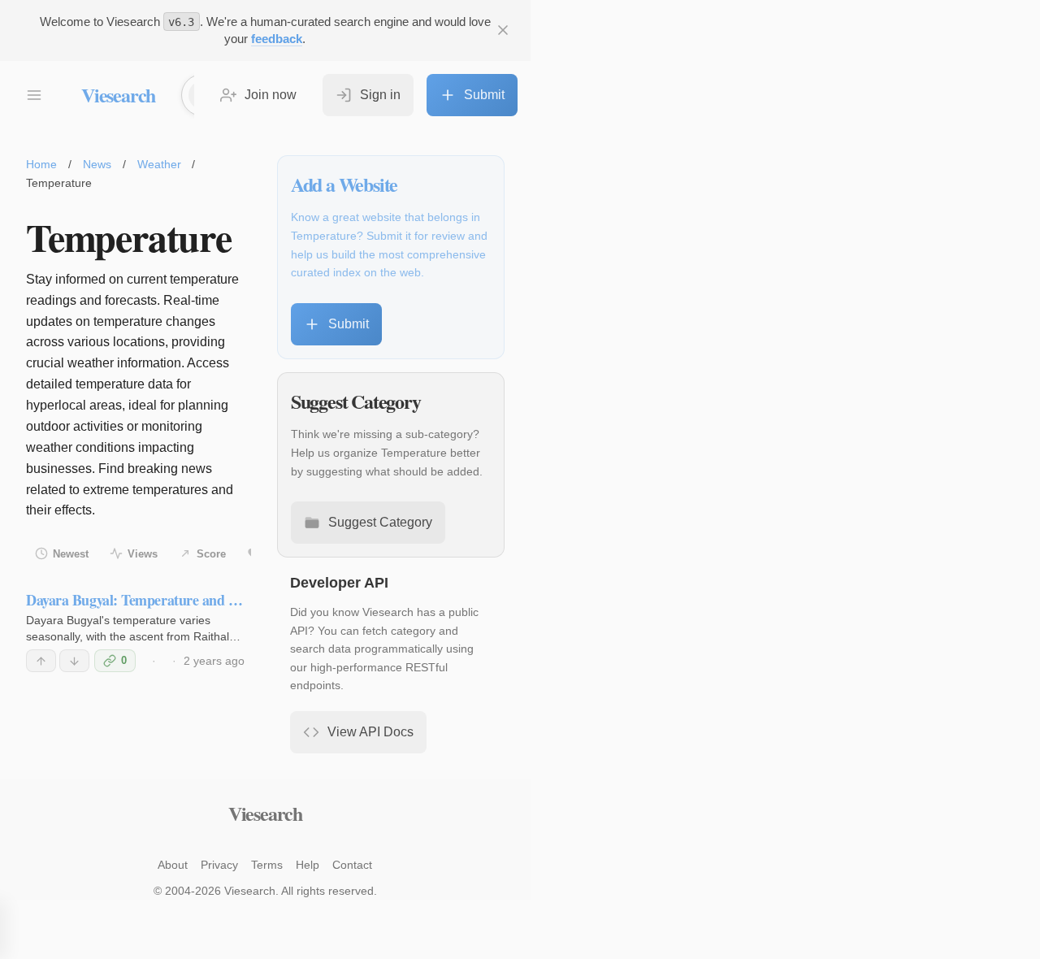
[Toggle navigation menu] (34, 95)
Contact (352, 864)
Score (211, 554)
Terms (267, 864)
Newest (71, 554)
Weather (159, 164)
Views (143, 554)
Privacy (219, 864)
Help (307, 864)
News (97, 164)
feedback (276, 39)
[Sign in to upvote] (41, 660)
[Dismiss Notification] (503, 30)
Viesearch (118, 94)
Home (41, 164)
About (173, 864)
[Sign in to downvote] (74, 660)
